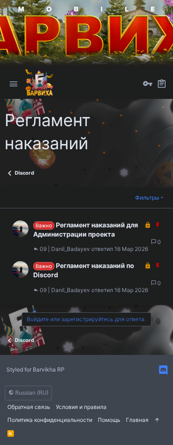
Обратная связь (28, 406)
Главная (137, 419)
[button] (13, 84)
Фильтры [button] (147, 197)
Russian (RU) (31, 392)
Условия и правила (81, 406)
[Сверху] (156, 420)
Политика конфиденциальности (49, 419)
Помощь (109, 419)
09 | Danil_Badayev (65, 249)
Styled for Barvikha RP (35, 369)
